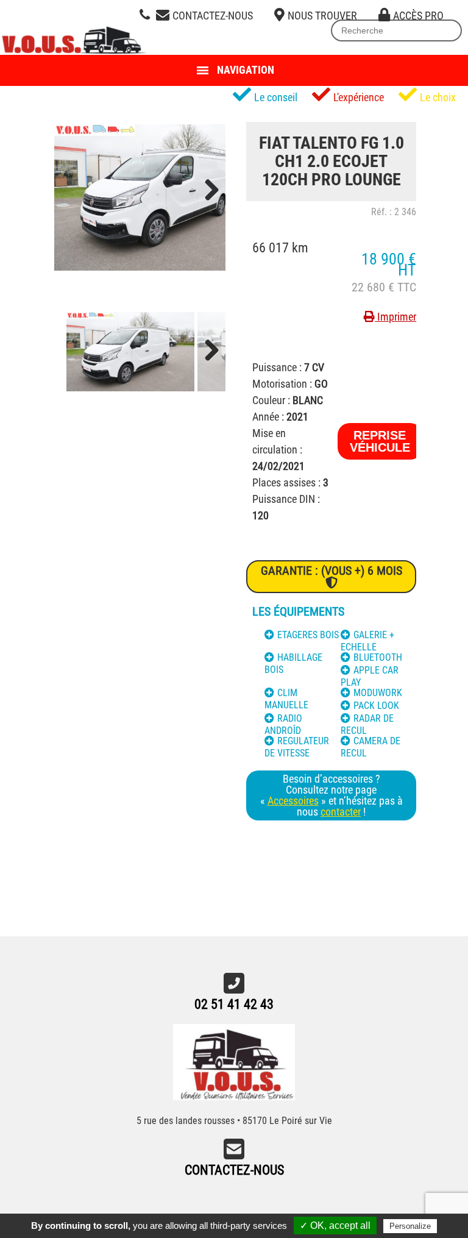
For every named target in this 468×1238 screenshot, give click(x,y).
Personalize (410, 1226)
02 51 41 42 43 (234, 1004)
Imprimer (395, 316)
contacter (341, 811)
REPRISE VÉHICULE (380, 441)
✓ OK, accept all (335, 1225)
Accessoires (293, 800)
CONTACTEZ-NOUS (234, 1170)
